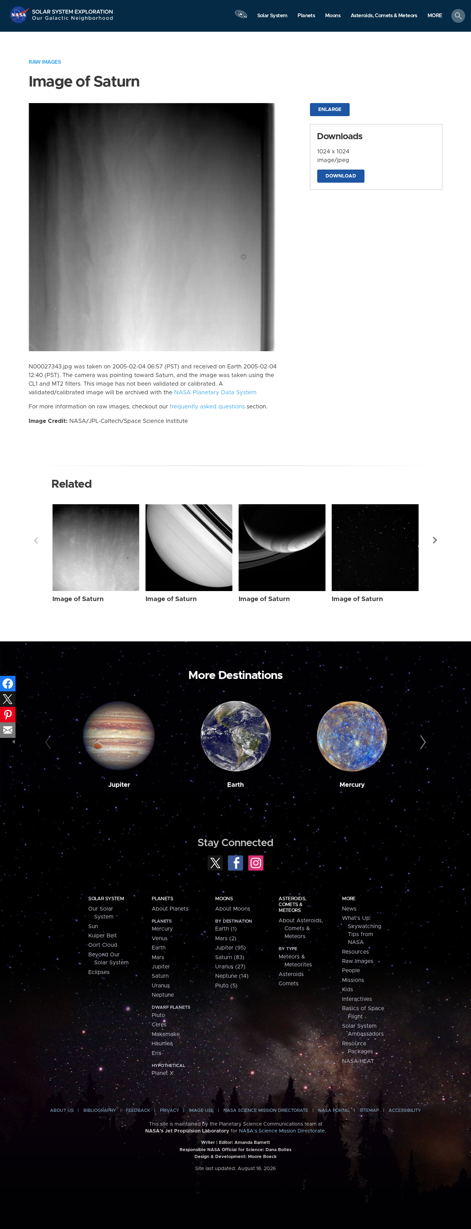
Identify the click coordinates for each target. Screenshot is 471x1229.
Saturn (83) (229, 957)
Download (340, 176)
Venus (160, 938)
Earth (235, 785)
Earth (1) (226, 929)
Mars (158, 957)
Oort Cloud (102, 945)
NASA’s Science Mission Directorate (282, 1131)
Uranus (161, 985)
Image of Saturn (78, 599)
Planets (162, 898)
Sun (93, 926)
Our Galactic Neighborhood (73, 20)
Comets (289, 983)
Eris (156, 1053)
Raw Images (45, 62)
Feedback (138, 1110)
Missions (353, 980)
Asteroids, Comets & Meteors (292, 904)
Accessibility (405, 1110)
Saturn (160, 976)
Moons (224, 898)
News (349, 909)
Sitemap (369, 1110)
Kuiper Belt (102, 935)
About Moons (232, 909)
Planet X (162, 1073)
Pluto (158, 1015)
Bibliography (99, 1110)
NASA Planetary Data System (215, 392)
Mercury (352, 785)
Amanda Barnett (252, 1142)
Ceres (159, 1024)
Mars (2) (226, 938)
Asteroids (291, 974)
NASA (20, 15)
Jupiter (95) (230, 948)
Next (435, 540)
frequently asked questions (207, 406)
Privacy (169, 1110)
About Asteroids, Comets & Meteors (301, 928)
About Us (62, 1110)
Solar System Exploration (73, 10)
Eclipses (99, 972)
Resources (355, 952)
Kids (347, 989)
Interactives (357, 999)
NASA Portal (334, 1110)
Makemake (166, 1034)
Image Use (201, 1110)
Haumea (162, 1043)
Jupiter (119, 785)
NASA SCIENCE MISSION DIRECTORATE (265, 1110)
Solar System (106, 898)
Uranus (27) (230, 966)
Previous (36, 540)
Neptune (163, 995)
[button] (435, 16)
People (351, 970)
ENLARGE (329, 109)
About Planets (170, 909)
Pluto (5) (226, 985)
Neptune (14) (232, 976)
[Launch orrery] (241, 17)
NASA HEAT (358, 1061)
